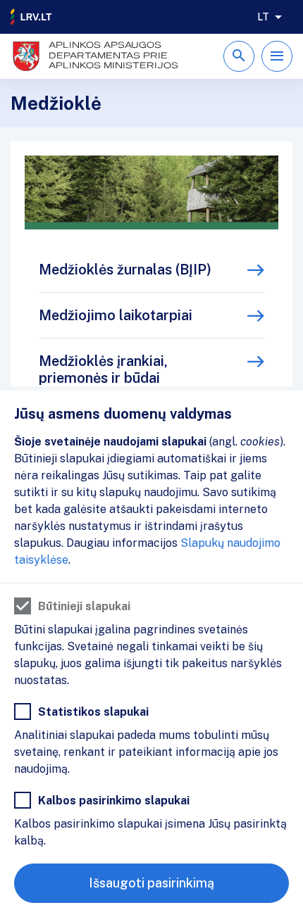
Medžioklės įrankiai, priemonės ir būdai (103, 369)
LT (263, 17)
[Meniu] (276, 56)
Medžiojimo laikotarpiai (115, 315)
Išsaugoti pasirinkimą (151, 882)
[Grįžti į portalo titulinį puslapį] (32, 17)
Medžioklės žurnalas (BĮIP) (125, 269)
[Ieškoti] (238, 56)
